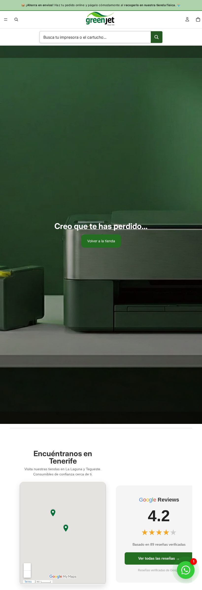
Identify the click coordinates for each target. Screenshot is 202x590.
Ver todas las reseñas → (159, 558)
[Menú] (5, 19)
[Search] (156, 37)
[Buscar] (16, 19)
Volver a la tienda (101, 241)
